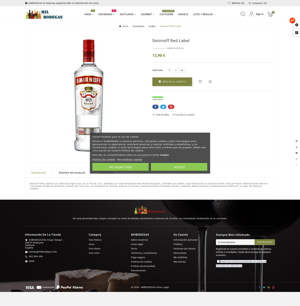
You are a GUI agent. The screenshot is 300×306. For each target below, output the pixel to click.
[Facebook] (259, 287)
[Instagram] (273, 287)
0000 (32, 261)
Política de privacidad (143, 266)
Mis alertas (180, 261)
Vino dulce (94, 248)
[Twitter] (264, 287)
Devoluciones (138, 270)
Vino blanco (95, 240)
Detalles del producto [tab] (72, 172)
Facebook (155, 107)
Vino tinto (94, 253)
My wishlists (180, 257)
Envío (134, 248)
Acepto (179, 167)
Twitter (163, 107)
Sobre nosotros (139, 240)
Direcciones (180, 253)
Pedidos (178, 244)
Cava (91, 244)
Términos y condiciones (144, 253)
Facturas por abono (185, 248)
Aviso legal (137, 244)
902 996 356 (36, 256)
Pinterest (171, 107)
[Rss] (269, 287)
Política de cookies (141, 261)
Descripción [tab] (38, 172)
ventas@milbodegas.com (43, 251)
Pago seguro (138, 257)
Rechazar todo (120, 167)
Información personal (186, 240)
